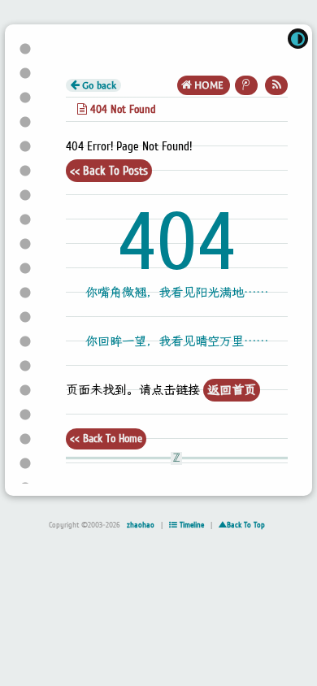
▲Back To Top (242, 525)
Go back (98, 85)
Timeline (190, 525)
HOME (209, 85)
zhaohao (140, 525)
